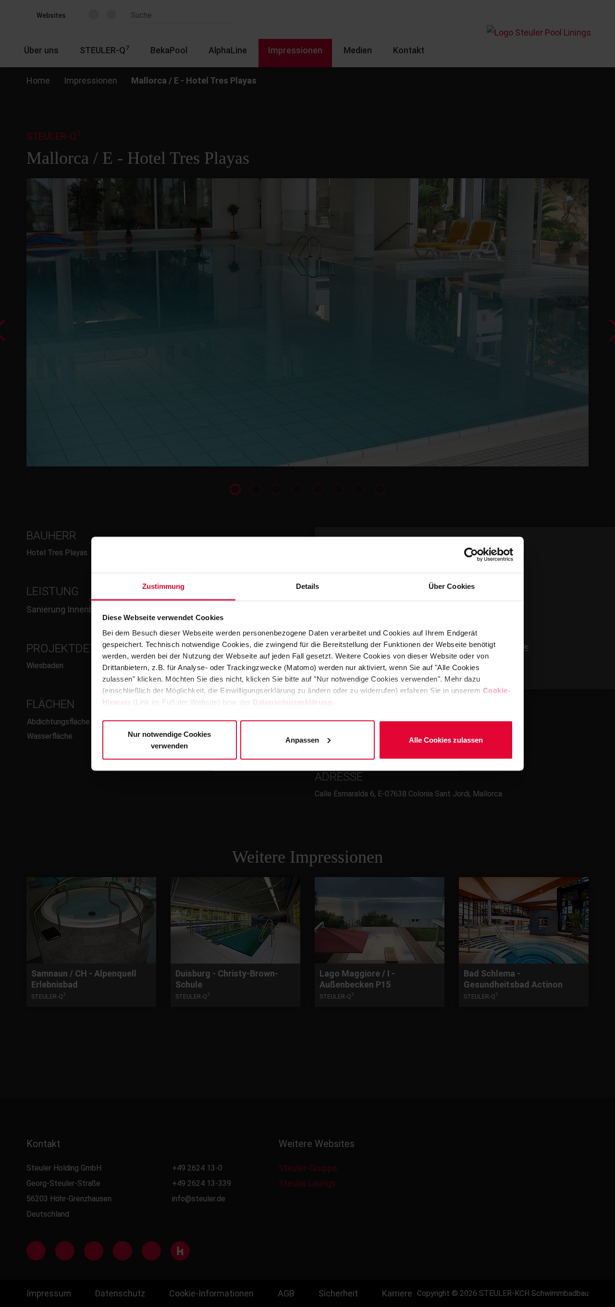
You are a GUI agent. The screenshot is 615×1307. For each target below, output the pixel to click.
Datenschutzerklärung (292, 701)
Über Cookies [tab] (452, 586)
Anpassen (302, 739)
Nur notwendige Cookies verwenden (169, 739)
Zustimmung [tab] (163, 586)
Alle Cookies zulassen (446, 739)
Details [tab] (308, 586)
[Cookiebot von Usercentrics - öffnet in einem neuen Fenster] (471, 555)
